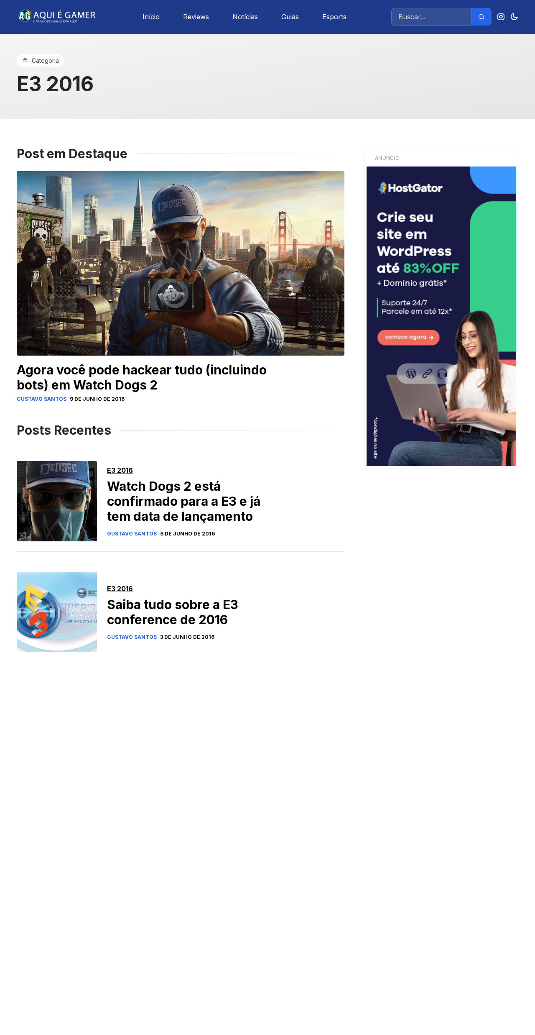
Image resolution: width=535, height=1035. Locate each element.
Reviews (196, 17)
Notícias (245, 17)
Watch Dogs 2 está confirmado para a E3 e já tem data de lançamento (183, 501)
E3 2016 (120, 470)
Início (151, 17)
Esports (334, 17)
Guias (290, 17)
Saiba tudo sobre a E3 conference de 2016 (172, 612)
